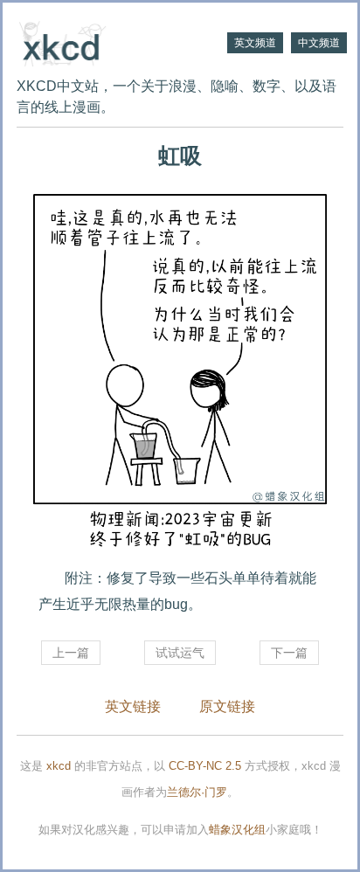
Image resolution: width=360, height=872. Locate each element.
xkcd (58, 765)
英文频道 (255, 43)
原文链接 (227, 706)
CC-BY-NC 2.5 (205, 765)
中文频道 (319, 43)
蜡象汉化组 (237, 829)
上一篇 (70, 653)
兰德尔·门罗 (197, 792)
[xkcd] (98, 42)
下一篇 (289, 653)
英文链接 (133, 706)
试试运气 (180, 653)
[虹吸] (180, 373)
